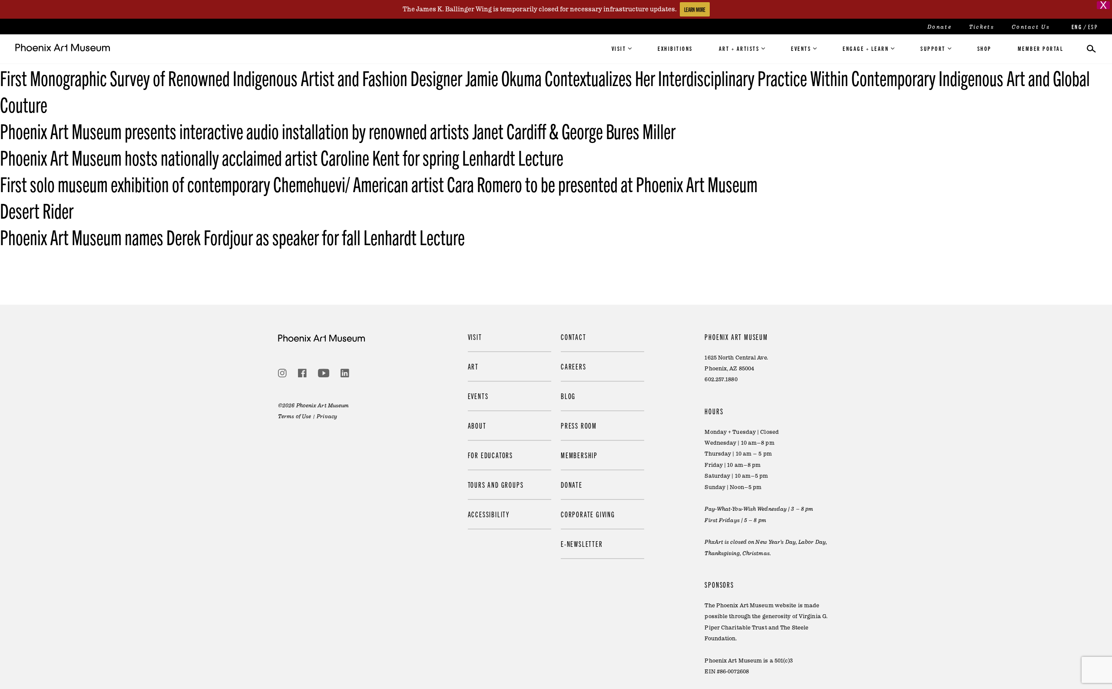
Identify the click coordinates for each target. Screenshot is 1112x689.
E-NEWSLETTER (582, 543)
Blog (568, 395)
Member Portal (1041, 48)
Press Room (579, 425)
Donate (939, 26)
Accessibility (489, 514)
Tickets (981, 26)
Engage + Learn (866, 48)
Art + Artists (739, 48)
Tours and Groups (496, 484)
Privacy (327, 416)
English (1076, 26)
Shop (984, 48)
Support (933, 48)
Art (473, 366)
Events (801, 48)
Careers (573, 366)
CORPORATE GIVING (588, 514)
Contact (573, 336)
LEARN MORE (694, 9)
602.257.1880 (721, 379)
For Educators (490, 454)
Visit (619, 48)
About (477, 425)
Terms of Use (294, 416)
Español (1092, 26)
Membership (579, 454)
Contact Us (1031, 26)
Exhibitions (675, 48)
